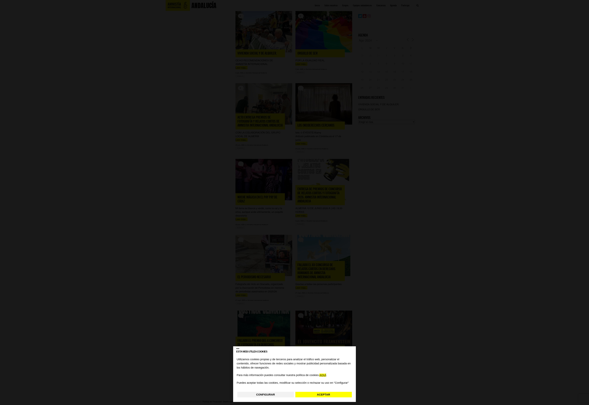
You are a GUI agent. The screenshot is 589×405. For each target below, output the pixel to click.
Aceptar (323, 394)
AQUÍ (322, 375)
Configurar (265, 394)
